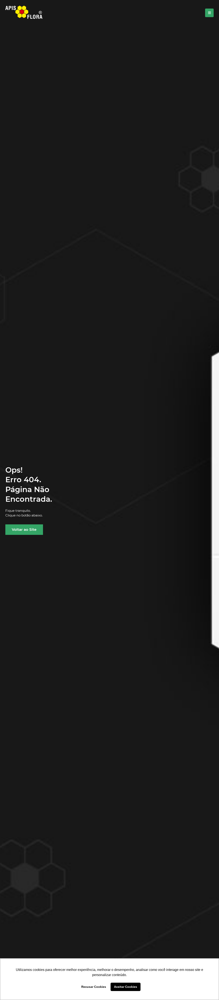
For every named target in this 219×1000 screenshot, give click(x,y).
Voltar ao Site (24, 529)
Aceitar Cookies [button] (125, 986)
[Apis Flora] (23, 12)
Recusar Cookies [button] (93, 986)
